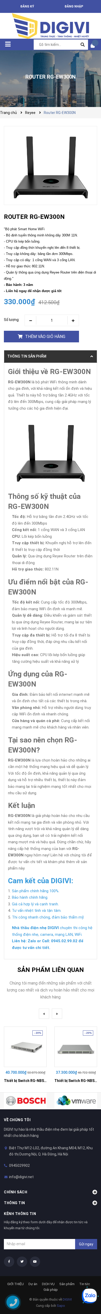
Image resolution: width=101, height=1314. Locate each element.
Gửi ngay (86, 1244)
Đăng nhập (73, 6)
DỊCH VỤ (48, 1284)
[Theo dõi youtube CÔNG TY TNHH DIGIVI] (35, 1262)
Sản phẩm (67, 1284)
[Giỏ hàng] (94, 45)
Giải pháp (51, 1290)
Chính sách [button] (15, 1192)
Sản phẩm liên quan (50, 969)
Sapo (61, 1306)
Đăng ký (27, 6)
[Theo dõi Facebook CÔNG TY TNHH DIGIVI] (9, 1262)
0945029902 (19, 1165)
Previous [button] (44, 1014)
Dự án (32, 1284)
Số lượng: (11, 320)
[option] (25, 1056)
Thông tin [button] (14, 1203)
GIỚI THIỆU (15, 1284)
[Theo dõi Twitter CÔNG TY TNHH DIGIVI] (22, 1262)
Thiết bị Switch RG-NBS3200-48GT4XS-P (39, 1081)
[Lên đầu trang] (87, 1278)
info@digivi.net (21, 1177)
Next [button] (57, 1014)
